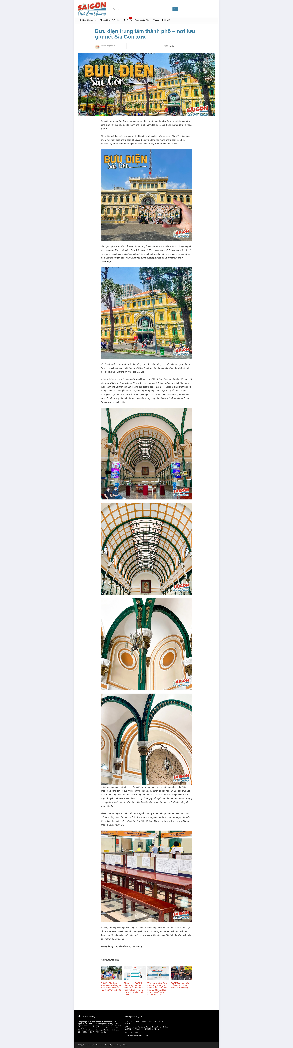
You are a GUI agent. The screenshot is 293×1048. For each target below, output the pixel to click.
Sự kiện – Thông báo (112, 20)
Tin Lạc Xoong (171, 46)
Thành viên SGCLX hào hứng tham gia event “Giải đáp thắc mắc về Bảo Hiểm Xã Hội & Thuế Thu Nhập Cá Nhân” (134, 989)
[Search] (175, 9)
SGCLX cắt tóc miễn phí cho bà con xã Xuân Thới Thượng (180, 985)
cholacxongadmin (108, 46)
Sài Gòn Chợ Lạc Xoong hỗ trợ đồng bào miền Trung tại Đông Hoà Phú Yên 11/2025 (111, 986)
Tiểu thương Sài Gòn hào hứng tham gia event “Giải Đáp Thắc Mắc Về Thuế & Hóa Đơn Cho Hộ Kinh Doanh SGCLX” (157, 989)
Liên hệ (167, 20)
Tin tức (129, 19)
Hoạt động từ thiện (90, 20)
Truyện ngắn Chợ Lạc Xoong (147, 20)
